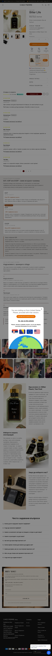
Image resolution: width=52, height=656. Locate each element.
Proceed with (26, 316)
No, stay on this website (26, 321)
